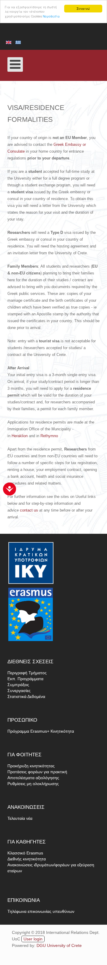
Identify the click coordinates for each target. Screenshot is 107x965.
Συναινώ (83, 8)
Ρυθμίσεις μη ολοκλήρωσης (33, 783)
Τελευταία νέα (19, 818)
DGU (42, 945)
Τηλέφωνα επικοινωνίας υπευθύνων (40, 911)
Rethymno (49, 436)
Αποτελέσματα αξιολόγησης (33, 777)
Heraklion (20, 436)
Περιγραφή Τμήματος (27, 672)
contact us (29, 510)
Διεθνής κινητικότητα (26, 859)
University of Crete (64, 945)
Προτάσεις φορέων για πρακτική (37, 771)
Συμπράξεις (18, 684)
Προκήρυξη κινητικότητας (31, 765)
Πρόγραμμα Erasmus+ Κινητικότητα (40, 731)
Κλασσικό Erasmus (25, 853)
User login (33, 939)
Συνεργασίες (19, 690)
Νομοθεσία (51, 16)
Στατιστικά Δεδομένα (26, 696)
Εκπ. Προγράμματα (25, 678)
